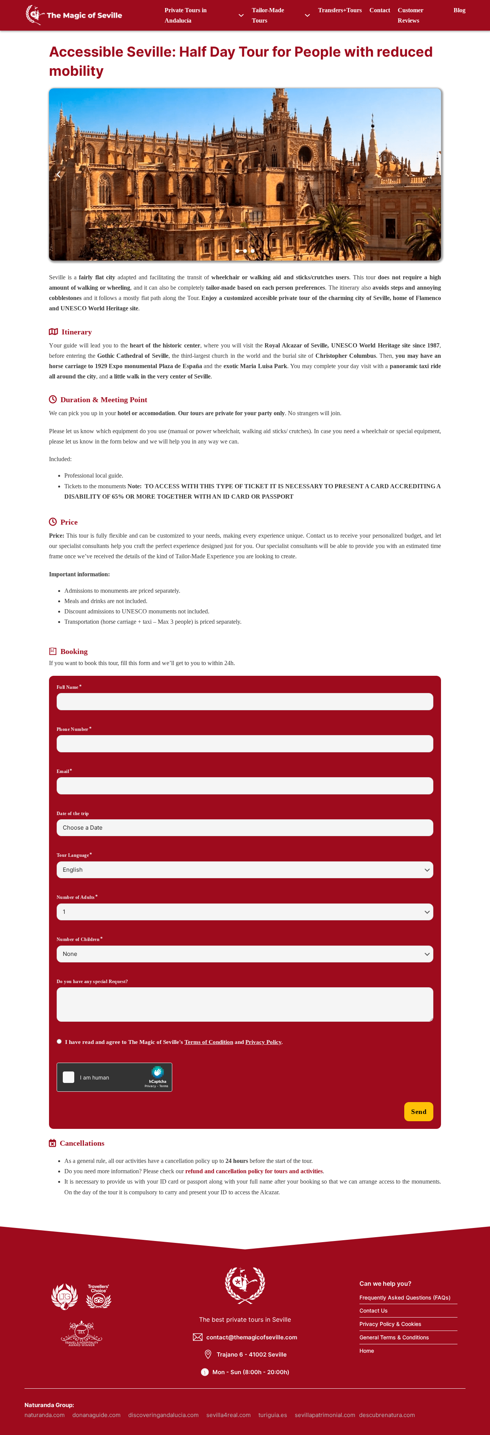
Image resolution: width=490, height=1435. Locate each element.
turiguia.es (272, 1415)
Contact (379, 10)
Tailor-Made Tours (268, 15)
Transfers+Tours (340, 10)
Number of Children (78, 939)
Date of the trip (73, 813)
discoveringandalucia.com (163, 1415)
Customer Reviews (410, 15)
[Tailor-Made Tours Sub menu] (307, 15)
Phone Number (72, 729)
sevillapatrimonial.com (325, 1415)
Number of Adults (76, 897)
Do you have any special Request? (92, 981)
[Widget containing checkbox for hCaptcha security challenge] (114, 1077)
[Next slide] (431, 174)
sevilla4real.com (228, 1415)
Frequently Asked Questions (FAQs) (405, 1297)
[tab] (237, 251)
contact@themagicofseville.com (251, 1337)
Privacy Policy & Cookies (390, 1324)
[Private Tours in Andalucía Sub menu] (241, 15)
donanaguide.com (96, 1415)
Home (366, 1350)
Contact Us (373, 1310)
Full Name (67, 687)
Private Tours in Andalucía (186, 15)
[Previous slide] (58, 174)
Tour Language (73, 855)
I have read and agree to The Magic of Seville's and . (174, 1042)
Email (63, 771)
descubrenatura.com (387, 1415)
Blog (460, 10)
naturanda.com (44, 1415)
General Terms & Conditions (394, 1337)
